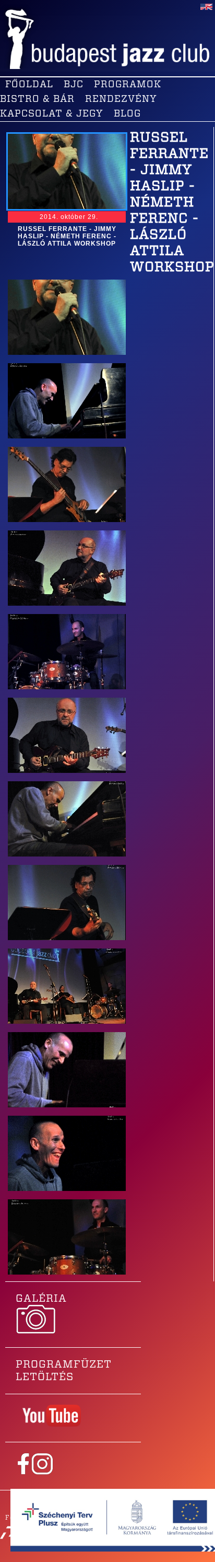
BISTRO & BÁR (37, 99)
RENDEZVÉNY (121, 99)
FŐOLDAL (29, 84)
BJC (73, 84)
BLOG (127, 114)
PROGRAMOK (127, 84)
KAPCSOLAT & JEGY (51, 114)
